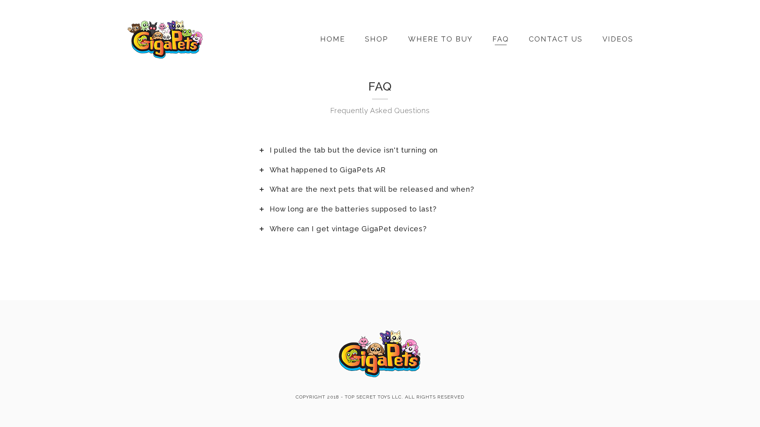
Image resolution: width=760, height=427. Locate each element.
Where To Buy (440, 39)
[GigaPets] (165, 39)
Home (332, 39)
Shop (376, 39)
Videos (617, 39)
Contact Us (556, 39)
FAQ (500, 39)
